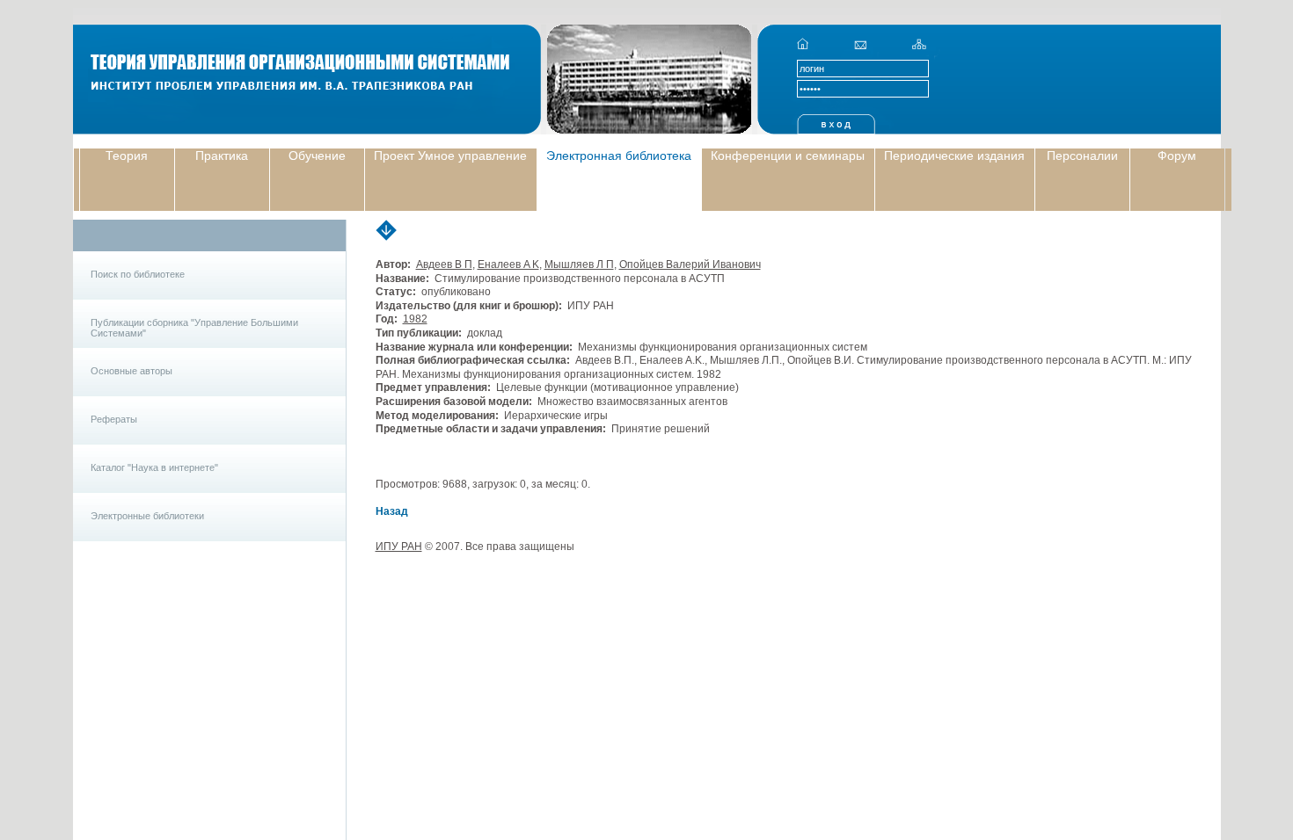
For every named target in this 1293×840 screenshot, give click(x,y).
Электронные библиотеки (147, 516)
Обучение (317, 155)
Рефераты (114, 419)
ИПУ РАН (399, 546)
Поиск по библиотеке (138, 274)
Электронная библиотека (618, 155)
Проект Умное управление (450, 155)
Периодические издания (954, 155)
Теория (127, 155)
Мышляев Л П (579, 264)
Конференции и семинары (788, 155)
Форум (1177, 155)
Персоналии (1082, 155)
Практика (221, 155)
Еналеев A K (508, 264)
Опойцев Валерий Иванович (690, 264)
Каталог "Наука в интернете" (154, 467)
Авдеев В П (444, 264)
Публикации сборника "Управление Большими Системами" (194, 327)
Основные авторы (131, 371)
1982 (415, 319)
